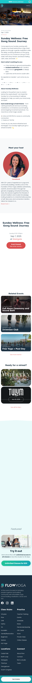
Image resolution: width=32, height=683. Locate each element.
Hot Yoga (4, 643)
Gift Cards (20, 630)
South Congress (6, 670)
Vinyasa (3, 614)
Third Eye (4, 663)
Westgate (4, 34)
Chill (2, 621)
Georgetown (5, 666)
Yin (2, 627)
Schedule (20, 621)
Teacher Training (22, 614)
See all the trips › (16, 407)
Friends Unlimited (16, 2)
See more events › (16, 355)
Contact (20, 657)
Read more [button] (5, 204)
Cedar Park (4, 653)
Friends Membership (23, 627)
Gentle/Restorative (7, 634)
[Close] (30, 2)
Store (19, 634)
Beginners (4, 637)
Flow (2, 617)
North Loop (4, 657)
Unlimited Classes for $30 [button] (16, 563)
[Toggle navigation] (28, 5)
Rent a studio (21, 660)
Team (19, 663)
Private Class (21, 637)
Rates (19, 624)
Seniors (3, 640)
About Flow (20, 653)
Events (19, 617)
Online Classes (22, 640)
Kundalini (4, 630)
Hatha (3, 624)
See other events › (16, 245)
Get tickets (16, 679)
